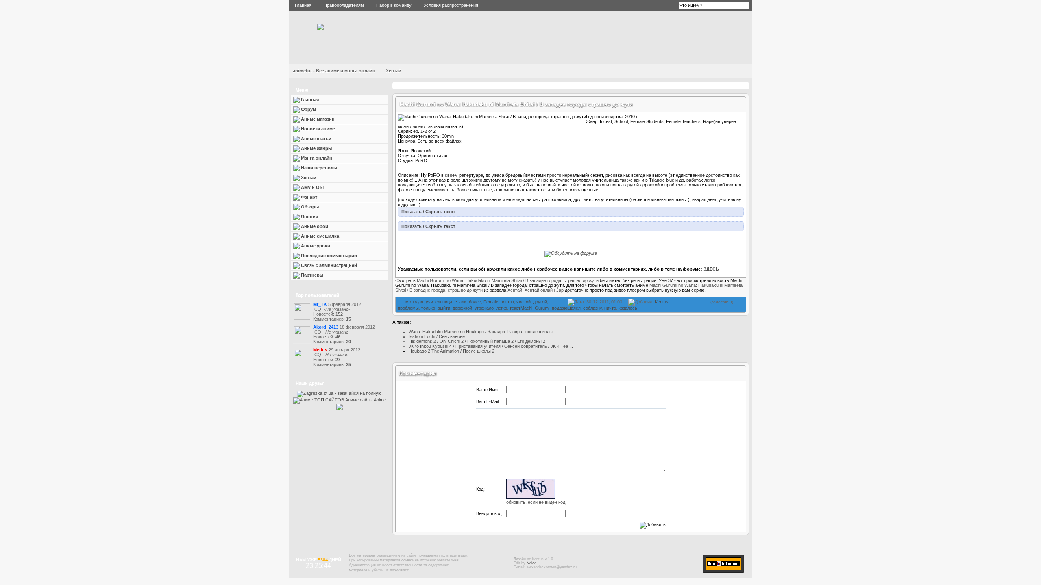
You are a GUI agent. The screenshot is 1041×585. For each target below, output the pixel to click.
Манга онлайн (316, 158)
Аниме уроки (315, 245)
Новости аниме (317, 128)
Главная (303, 5)
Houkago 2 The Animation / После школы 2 (451, 351)
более (475, 301)
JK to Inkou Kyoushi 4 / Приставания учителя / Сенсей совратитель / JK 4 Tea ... (491, 346)
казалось (628, 308)
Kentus (662, 301)
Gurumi (542, 308)
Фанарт (308, 197)
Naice (531, 563)
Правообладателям (344, 5)
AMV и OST (312, 187)
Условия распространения (451, 5)
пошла (507, 301)
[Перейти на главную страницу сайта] (320, 28)
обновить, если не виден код (535, 502)
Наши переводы (318, 167)
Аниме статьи (315, 138)
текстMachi (521, 308)
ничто (610, 308)
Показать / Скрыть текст (428, 211)
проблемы (408, 308)
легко (501, 308)
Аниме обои (314, 226)
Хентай (393, 70)
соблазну (592, 308)
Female (490, 301)
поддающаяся (566, 308)
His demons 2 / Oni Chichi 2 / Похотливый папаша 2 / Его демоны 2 (477, 341)
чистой (523, 301)
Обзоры (309, 206)
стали (460, 301)
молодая (414, 301)
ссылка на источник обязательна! (430, 560)
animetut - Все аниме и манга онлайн (334, 70)
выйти (444, 308)
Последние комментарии (328, 255)
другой (540, 301)
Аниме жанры (316, 148)
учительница (439, 301)
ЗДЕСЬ (711, 268)
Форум (308, 109)
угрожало (484, 308)
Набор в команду (394, 5)
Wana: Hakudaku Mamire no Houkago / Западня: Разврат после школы (481, 331)
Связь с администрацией (328, 265)
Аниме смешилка (319, 236)
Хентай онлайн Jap (544, 290)
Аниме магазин (317, 119)
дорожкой (462, 308)
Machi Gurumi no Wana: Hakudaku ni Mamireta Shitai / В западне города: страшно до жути (516, 104)
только (428, 308)
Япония (309, 216)
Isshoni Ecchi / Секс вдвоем (437, 336)
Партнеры (311, 275)
